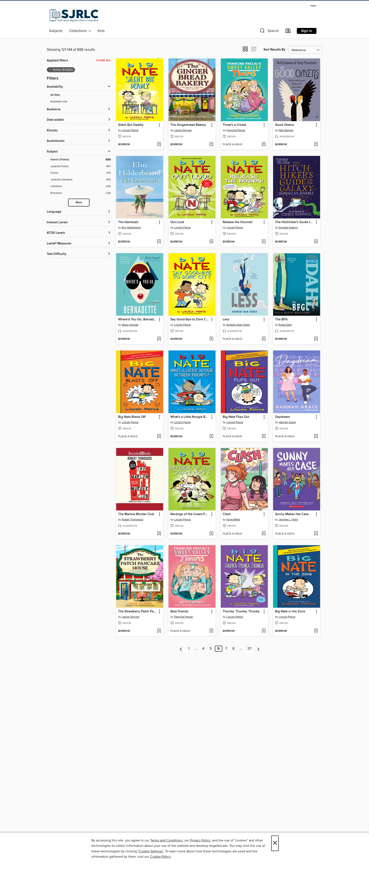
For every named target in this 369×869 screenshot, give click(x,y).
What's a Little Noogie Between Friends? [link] (189, 417)
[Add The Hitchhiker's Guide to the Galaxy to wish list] (316, 242)
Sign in (306, 31)
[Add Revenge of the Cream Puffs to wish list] (211, 534)
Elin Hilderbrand (131, 227)
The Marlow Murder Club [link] (136, 514)
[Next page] (258, 648)
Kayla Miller (233, 519)
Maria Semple (130, 325)
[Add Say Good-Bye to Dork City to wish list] (211, 339)
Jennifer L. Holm (288, 519)
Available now (58, 101)
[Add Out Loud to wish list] (211, 242)
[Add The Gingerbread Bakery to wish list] (211, 144)
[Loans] (288, 32)
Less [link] (226, 319)
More (79, 202)
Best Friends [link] (179, 611)
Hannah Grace (287, 422)
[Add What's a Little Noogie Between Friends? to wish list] (211, 436)
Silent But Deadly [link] (131, 125)
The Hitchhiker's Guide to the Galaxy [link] (294, 222)
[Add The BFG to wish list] (316, 339)
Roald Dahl (285, 325)
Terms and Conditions (166, 840)
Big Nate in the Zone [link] (290, 611)
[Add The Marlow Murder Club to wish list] (159, 534)
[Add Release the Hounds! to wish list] (263, 242)
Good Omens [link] (284, 125)
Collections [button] (78, 31)
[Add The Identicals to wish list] (159, 242)
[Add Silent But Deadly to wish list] (159, 144)
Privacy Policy (200, 840)
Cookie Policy (160, 856)
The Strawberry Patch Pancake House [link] (137, 611)
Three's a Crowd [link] (234, 125)
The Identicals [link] (128, 222)
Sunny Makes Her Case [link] (292, 514)
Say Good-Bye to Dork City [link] (189, 319)
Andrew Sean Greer (238, 325)
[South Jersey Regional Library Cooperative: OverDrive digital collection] (74, 14)
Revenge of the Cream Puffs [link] (189, 514)
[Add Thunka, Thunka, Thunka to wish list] (263, 631)
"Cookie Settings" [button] (150, 851)
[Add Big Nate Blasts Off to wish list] (159, 436)
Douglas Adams (288, 227)
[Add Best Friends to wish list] (211, 631)
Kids (101, 31)
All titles (55, 95)
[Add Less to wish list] (263, 339)
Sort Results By (275, 50)
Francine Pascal (235, 130)
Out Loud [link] (177, 222)
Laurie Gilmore (183, 130)
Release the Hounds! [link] (238, 222)
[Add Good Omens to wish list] (316, 144)
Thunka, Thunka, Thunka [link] (241, 611)
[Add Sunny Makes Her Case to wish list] (316, 534)
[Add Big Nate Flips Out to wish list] (263, 436)
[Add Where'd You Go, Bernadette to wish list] (159, 339)
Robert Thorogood (132, 519)
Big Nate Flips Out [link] (236, 417)
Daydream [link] (282, 417)
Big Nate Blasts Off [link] (132, 417)
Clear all (103, 60)
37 (249, 648)
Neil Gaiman (286, 130)
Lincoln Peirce (130, 130)
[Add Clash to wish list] (263, 534)
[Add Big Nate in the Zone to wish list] (316, 631)
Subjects (56, 31)
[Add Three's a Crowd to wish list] (263, 144)
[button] (269, 32)
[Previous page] (181, 648)
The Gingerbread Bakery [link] (188, 125)
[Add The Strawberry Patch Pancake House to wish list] (159, 631)
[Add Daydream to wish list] (316, 436)
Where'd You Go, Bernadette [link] (137, 319)
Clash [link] (227, 514)
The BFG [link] (281, 319)
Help (313, 5)
